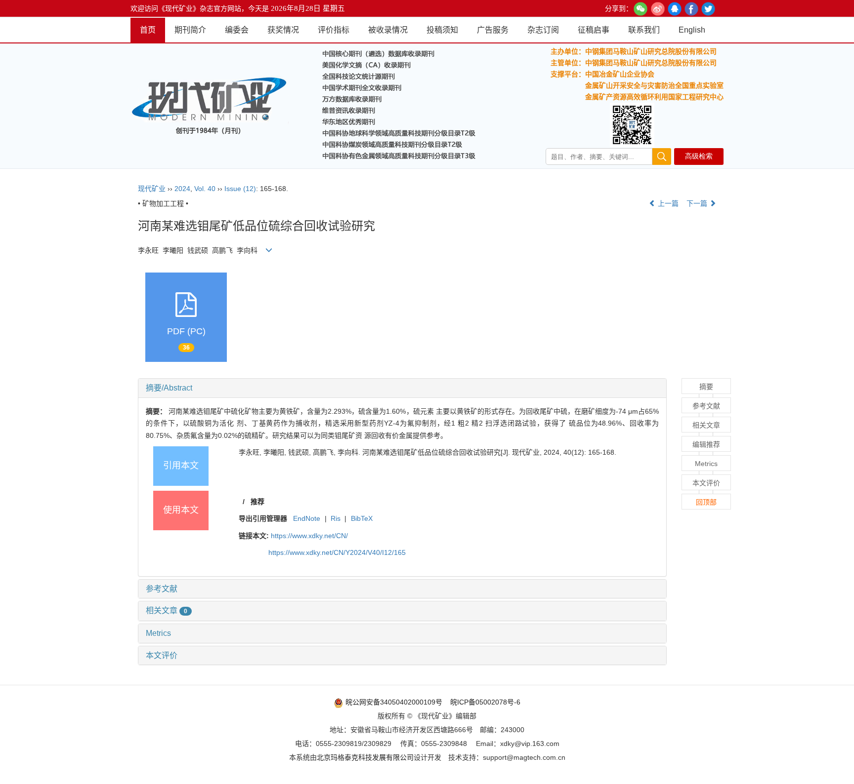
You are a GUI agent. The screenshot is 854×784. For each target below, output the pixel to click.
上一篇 (667, 203)
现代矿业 (152, 189)
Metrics (158, 633)
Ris (336, 518)
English (692, 30)
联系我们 (644, 30)
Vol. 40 (204, 189)
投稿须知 (442, 30)
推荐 (257, 502)
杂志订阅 (543, 30)
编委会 (237, 30)
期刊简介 (190, 30)
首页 (148, 30)
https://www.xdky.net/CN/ (309, 536)
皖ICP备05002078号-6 (485, 702)
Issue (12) (240, 189)
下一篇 (697, 203)
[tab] (402, 388)
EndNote (306, 518)
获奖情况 (283, 30)
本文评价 (161, 655)
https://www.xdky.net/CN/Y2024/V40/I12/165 (337, 552)
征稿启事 (593, 30)
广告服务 (493, 30)
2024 (182, 189)
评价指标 (333, 30)
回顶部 (706, 502)
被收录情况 (388, 30)
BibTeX (362, 518)
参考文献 (161, 589)
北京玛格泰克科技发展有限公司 (365, 757)
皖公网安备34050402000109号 (392, 702)
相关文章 (166, 610)
